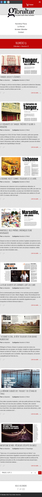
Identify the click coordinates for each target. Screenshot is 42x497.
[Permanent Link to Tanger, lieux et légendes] (20, 73)
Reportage (29, 448)
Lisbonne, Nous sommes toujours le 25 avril (18, 179)
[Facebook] (1, 2)
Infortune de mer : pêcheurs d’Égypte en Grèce (18, 445)
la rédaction (6, 80)
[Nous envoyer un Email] (8, 2)
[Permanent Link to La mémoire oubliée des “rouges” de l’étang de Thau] (20, 387)
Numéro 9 (23, 80)
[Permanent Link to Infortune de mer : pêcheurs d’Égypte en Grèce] (20, 442)
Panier (31, 4)
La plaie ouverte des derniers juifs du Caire (17, 285)
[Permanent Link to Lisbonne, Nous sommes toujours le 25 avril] (20, 175)
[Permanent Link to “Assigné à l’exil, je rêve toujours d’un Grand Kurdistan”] (20, 333)
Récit (27, 80)
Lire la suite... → (36, 93)
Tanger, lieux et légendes (10, 77)
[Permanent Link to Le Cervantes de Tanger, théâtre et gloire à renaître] (20, 121)
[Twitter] (5, 2)
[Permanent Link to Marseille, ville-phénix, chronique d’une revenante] (20, 227)
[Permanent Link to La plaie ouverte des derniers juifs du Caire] (20, 281)
